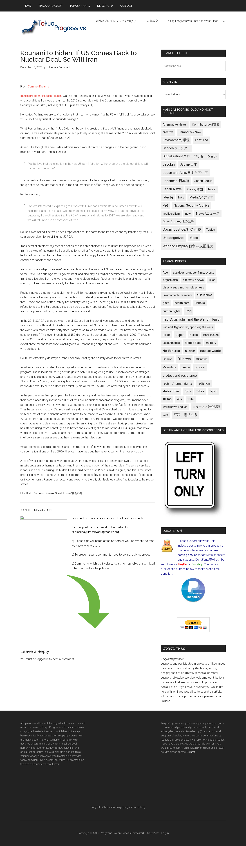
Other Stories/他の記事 (178, 221)
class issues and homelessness (183, 287)
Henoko (200, 303)
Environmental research (177, 295)
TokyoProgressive (54, 27)
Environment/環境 (176, 140)
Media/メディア (201, 197)
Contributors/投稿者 (205, 124)
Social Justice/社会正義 (68, 493)
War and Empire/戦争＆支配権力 (188, 246)
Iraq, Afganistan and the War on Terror (192, 319)
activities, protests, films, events (193, 272)
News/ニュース (208, 214)
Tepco (213, 391)
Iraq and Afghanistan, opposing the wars (188, 327)
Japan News (172, 189)
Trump (167, 399)
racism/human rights (177, 383)
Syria (188, 391)
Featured (201, 140)
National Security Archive (191, 205)
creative (168, 132)
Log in (165, 833)
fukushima (204, 295)
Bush (212, 280)
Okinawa (184, 359)
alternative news (193, 280)
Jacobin (169, 164)
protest (200, 367)
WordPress (152, 833)
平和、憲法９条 (186, 415)
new (188, 213)
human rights (171, 311)
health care (182, 303)
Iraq (189, 311)
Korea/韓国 (195, 189)
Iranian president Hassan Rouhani (41, 96)
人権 (165, 415)
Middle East (193, 343)
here (167, 701)
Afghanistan (170, 280)
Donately (197, 564)
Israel (167, 335)
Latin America (171, 343)
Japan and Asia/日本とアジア (185, 173)
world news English (175, 407)
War (179, 399)
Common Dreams (44, 493)
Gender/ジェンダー (177, 148)
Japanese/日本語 (176, 181)
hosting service (187, 555)
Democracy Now (190, 132)
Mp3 (166, 205)
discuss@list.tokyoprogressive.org (97, 532)
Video (194, 238)
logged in (42, 659)
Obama (167, 359)
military (211, 343)
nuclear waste (210, 351)
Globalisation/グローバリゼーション (190, 156)
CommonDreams (38, 86)
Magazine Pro (109, 833)
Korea (193, 335)
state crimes (171, 391)
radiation (204, 383)
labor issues (211, 335)
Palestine (169, 367)
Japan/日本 (188, 165)
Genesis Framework (132, 833)
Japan (180, 335)
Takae (200, 391)
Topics (210, 229)
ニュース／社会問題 (206, 407)
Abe (165, 272)
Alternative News (175, 124)
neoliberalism (171, 213)
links (181, 197)
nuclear (190, 351)
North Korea (171, 351)
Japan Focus (203, 181)
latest (212, 189)
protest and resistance (180, 375)
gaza (166, 303)
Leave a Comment (59, 67)
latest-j (168, 197)
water (190, 399)
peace (186, 367)
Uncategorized (174, 238)
